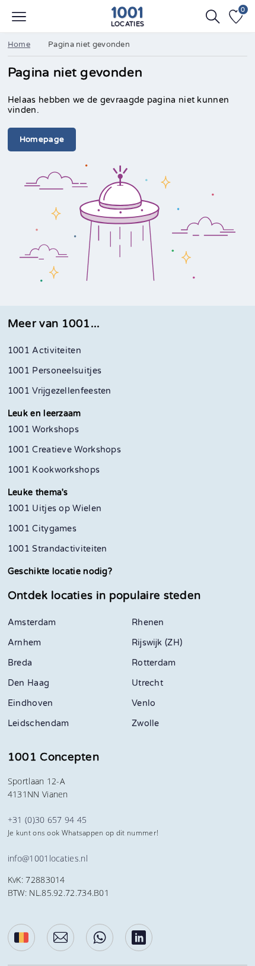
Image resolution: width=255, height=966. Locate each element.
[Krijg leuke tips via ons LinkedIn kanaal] (138, 937)
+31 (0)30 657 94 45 (47, 819)
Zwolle (146, 723)
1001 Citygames (42, 529)
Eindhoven (30, 703)
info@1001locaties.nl (48, 858)
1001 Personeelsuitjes (54, 371)
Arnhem (25, 643)
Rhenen (148, 622)
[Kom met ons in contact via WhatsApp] (99, 937)
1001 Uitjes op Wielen (54, 508)
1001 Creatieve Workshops (64, 450)
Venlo (144, 703)
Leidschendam (38, 723)
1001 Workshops (43, 430)
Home (19, 44)
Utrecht (147, 683)
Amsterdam (32, 622)
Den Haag (28, 683)
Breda (20, 663)
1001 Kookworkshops (54, 470)
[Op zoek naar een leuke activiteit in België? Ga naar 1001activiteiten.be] (21, 937)
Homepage (42, 139)
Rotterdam (154, 663)
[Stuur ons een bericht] (60, 937)
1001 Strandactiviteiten (57, 549)
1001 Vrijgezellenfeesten (59, 391)
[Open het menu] (19, 16)
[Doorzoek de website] (213, 16)
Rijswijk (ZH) (157, 643)
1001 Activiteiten (44, 351)
